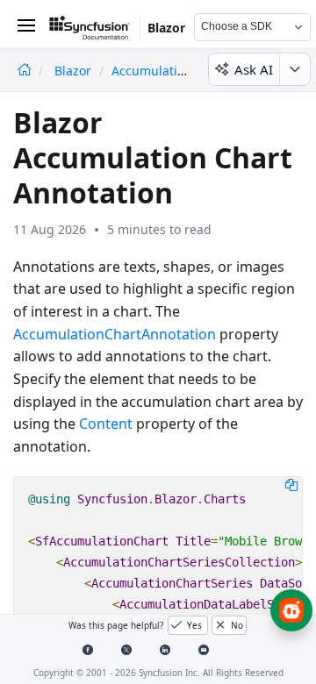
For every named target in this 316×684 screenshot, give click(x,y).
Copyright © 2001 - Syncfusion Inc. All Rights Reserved (158, 672)
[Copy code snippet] (291, 484)
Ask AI (253, 69)
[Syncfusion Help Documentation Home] (94, 30)
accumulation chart (169, 70)
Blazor (74, 70)
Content (106, 423)
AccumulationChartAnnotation (114, 334)
